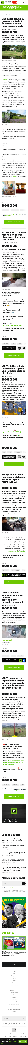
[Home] (2, 2)
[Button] (24, 2)
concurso (5, 79)
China (10, 452)
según (15, 176)
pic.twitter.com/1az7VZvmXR (12, 325)
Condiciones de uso (14, 1004)
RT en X (14, 964)
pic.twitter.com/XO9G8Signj (12, 432)
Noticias (14, 971)
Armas (13, 343)
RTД (10, 1036)
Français (12, 1035)
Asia (4, 452)
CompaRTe (5, 1033)
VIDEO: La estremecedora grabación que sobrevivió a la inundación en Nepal (14, 853)
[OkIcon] (19, 1023)
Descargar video (6, 640)
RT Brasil (12, 1033)
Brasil (20, 343)
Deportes (15, 784)
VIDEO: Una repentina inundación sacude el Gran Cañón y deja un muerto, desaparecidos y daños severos (14, 868)
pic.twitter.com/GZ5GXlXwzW (13, 763)
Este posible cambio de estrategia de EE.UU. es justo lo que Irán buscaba (13, 839)
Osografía (8, 932)
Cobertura (14, 999)
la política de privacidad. (13, 887)
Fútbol (22, 784)
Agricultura (5, 210)
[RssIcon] (22, 1023)
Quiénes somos (14, 992)
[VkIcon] (3, 1023)
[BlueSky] (17, 1023)
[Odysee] (8, 1023)
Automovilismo (15, 570)
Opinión (14, 980)
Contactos (14, 995)
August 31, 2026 (8, 330)
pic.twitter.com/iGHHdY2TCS (16, 552)
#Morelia (14, 762)
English (6, 1035)
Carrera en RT (14, 1002)
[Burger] (26, 2)
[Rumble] (6, 1023)
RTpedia (14, 983)
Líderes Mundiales (14, 985)
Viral (14, 973)
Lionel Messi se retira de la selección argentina (13, 846)
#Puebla (8, 762)
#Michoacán (11, 761)
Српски (18, 1035)
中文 (6, 1036)
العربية (17, 1033)
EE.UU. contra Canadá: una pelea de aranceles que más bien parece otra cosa (14, 954)
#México (18, 761)
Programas (14, 976)
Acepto (11, 887)
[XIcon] (11, 1023)
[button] (14, 632)
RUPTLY (15, 1036)
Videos (14, 978)
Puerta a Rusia (22, 1036)
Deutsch (23, 1033)
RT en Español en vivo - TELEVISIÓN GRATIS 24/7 (10, 821)
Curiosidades (15, 210)
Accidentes (5, 343)
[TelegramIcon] (14, 1023)
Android (14, 1011)
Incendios (20, 656)
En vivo (15, 2)
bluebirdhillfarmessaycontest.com (9, 60)
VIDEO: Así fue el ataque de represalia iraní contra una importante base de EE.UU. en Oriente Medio (13, 860)
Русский (24, 1035)
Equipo (14, 997)
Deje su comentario (14, 222)
